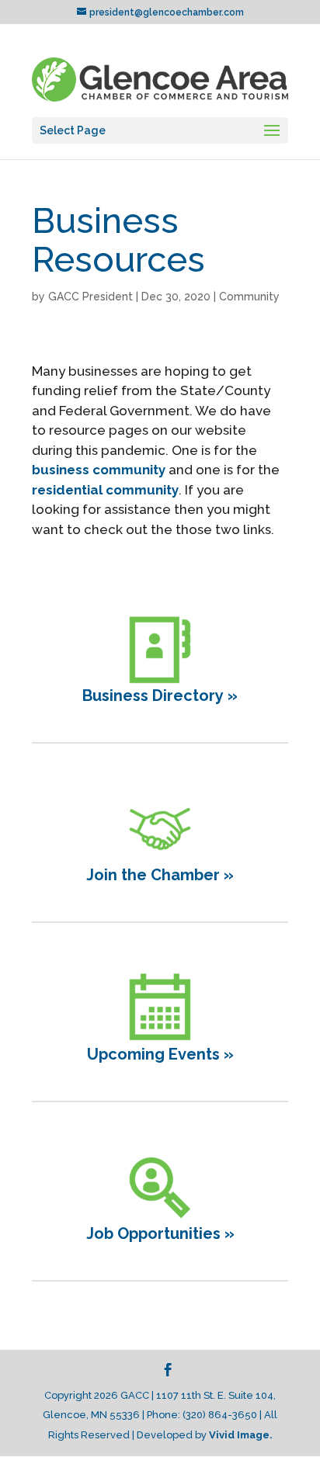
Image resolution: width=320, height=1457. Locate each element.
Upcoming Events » (160, 1054)
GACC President (90, 296)
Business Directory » (160, 695)
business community (98, 469)
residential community (105, 490)
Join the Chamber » (160, 875)
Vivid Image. (241, 1435)
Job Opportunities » (160, 1233)
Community (249, 296)
